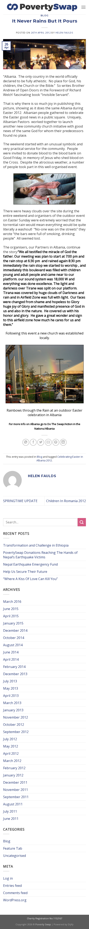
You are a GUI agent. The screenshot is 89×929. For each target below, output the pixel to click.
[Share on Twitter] (40, 442)
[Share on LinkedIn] (63, 442)
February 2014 (14, 666)
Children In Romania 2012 (66, 501)
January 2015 (13, 623)
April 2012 (11, 753)
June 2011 (10, 818)
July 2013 (10, 681)
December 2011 (15, 782)
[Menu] (83, 7)
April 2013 (11, 695)
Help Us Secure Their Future (25, 571)
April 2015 (11, 616)
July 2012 (10, 739)
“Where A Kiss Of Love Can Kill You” (30, 579)
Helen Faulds (64, 32)
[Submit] (82, 522)
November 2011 (15, 789)
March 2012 (12, 760)
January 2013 (13, 710)
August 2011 (13, 804)
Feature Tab (12, 848)
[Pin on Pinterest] (55, 442)
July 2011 (10, 811)
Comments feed (15, 893)
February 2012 (14, 768)
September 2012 (16, 732)
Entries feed (12, 885)
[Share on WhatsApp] (25, 442)
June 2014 (10, 652)
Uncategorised (14, 855)
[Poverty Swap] (42, 7)
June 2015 (10, 609)
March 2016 (12, 601)
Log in (8, 878)
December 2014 (15, 630)
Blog (44, 15)
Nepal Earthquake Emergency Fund (30, 564)
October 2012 (13, 724)
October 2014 (13, 637)
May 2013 (10, 688)
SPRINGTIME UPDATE (20, 501)
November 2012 (15, 717)
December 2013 (15, 674)
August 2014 (13, 645)
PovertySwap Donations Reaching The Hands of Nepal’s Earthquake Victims (40, 554)
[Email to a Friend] (48, 442)
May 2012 (10, 746)
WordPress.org (14, 900)
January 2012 (13, 775)
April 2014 (11, 659)
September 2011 (16, 797)
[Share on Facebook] (33, 442)
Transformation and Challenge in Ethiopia (36, 545)
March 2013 (12, 703)
